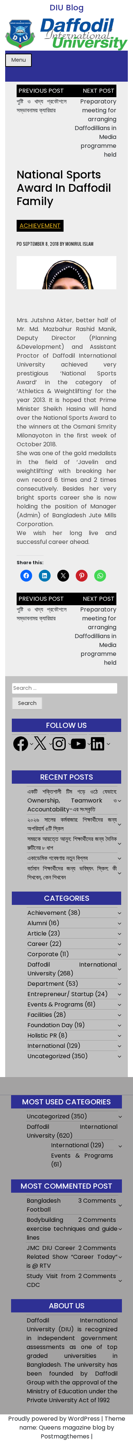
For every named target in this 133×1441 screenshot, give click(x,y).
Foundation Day (50, 1025)
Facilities (39, 1015)
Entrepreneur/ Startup (60, 994)
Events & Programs (55, 1004)
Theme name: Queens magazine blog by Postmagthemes (72, 1427)
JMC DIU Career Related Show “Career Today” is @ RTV (72, 1257)
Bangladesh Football (44, 1205)
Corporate (42, 954)
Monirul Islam (79, 244)
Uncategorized (48, 1056)
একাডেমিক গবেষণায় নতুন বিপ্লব (57, 858)
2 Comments (97, 1220)
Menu (18, 60)
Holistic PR (42, 1035)
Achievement (40, 225)
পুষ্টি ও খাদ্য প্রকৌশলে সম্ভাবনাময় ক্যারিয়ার (41, 106)
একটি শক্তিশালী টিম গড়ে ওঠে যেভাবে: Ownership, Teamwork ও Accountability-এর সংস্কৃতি (71, 800)
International (46, 1046)
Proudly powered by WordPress (54, 1418)
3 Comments (97, 1200)
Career (37, 944)
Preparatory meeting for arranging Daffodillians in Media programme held (95, 128)
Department (45, 984)
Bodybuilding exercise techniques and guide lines (72, 1229)
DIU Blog (67, 7)
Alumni (37, 923)
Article (37, 933)
